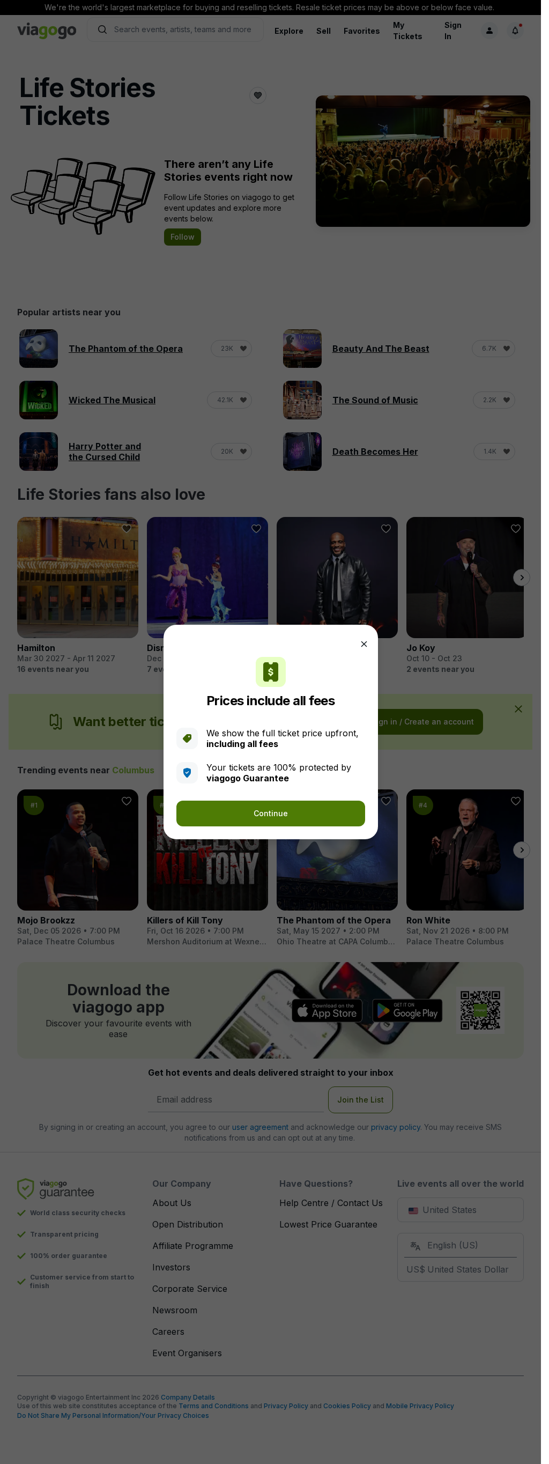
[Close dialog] (364, 644)
